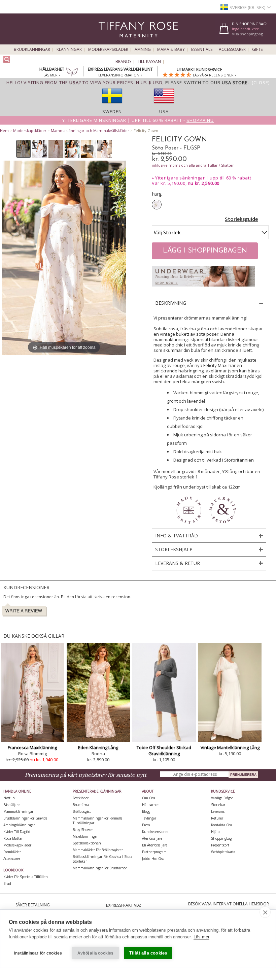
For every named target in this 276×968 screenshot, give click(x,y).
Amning (143, 49)
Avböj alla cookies (95, 953)
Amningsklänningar (19, 825)
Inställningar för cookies (38, 953)
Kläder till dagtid (16, 831)
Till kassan (149, 62)
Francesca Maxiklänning (32, 747)
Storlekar (218, 804)
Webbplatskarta (223, 851)
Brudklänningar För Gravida (25, 818)
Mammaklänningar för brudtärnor (100, 868)
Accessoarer (232, 49)
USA (164, 111)
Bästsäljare (11, 804)
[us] (164, 105)
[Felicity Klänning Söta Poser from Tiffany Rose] (23, 149)
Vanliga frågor (222, 798)
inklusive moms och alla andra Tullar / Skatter (193, 165)
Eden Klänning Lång (98, 747)
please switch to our (206, 82)
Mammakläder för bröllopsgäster (98, 849)
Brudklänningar (32, 49)
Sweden (112, 111)
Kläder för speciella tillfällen (25, 876)
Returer (217, 818)
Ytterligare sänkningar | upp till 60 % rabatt (203, 178)
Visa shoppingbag (247, 33)
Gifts (257, 49)
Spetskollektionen (87, 843)
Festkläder (81, 798)
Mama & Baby (171, 49)
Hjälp (215, 831)
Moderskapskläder (108, 49)
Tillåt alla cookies (148, 953)
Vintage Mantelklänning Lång (230, 747)
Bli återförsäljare (154, 845)
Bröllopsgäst (82, 811)
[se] (112, 105)
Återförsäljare (152, 838)
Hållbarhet (150, 804)
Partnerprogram (154, 851)
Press (146, 825)
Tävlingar (149, 818)
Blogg (146, 811)
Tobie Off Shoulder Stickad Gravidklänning (164, 750)
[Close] (261, 82)
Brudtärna (81, 804)
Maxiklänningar (85, 836)
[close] (265, 912)
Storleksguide (241, 218)
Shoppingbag (221, 838)
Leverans (218, 811)
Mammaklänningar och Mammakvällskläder (90, 130)
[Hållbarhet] (72, 72)
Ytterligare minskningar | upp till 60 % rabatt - (138, 120)
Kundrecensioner (155, 831)
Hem (4, 130)
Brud (7, 883)
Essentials (201, 49)
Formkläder (12, 851)
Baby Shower (83, 829)
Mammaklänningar (18, 811)
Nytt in (9, 798)
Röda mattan (13, 838)
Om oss (148, 798)
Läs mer (201, 936)
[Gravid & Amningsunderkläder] (203, 288)
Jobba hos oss (153, 858)
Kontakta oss (221, 825)
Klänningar (69, 49)
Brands (123, 62)
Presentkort (220, 845)
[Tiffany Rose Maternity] (107, 41)
